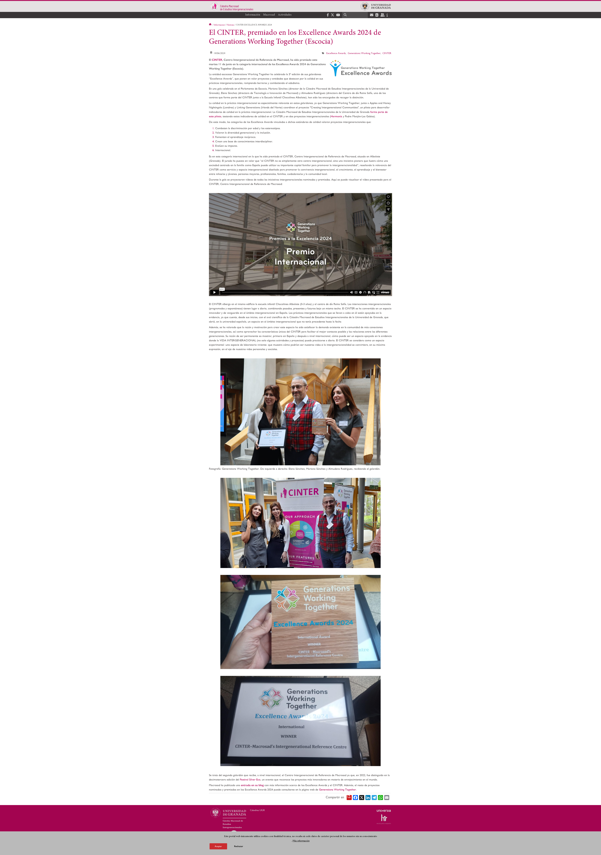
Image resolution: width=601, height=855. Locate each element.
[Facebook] (355, 797)
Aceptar (218, 846)
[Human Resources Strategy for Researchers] (384, 819)
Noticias (230, 24)
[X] (361, 797)
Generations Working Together (364, 53)
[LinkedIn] (367, 797)
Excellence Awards (336, 53)
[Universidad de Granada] (376, 6)
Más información (301, 840)
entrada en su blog (252, 785)
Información (252, 14)
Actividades (285, 14)
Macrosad (269, 14)
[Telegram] (374, 797)
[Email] (386, 797)
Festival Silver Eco (250, 779)
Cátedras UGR (257, 810)
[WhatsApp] (380, 797)
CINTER (387, 53)
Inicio (210, 24)
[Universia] (384, 811)
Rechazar (238, 846)
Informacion (219, 24)
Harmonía (337, 116)
